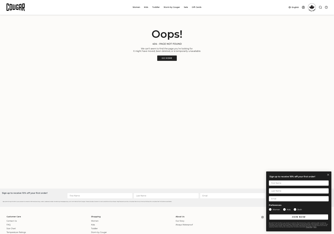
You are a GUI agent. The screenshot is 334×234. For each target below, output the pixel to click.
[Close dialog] (328, 175)
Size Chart (11, 228)
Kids (93, 225)
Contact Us (12, 221)
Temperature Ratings (16, 232)
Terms (315, 226)
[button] (136, 7)
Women (95, 221)
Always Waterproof (184, 225)
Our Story (180, 221)
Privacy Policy (309, 226)
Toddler (94, 228)
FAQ (9, 225)
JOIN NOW (299, 217)
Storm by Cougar (99, 232)
